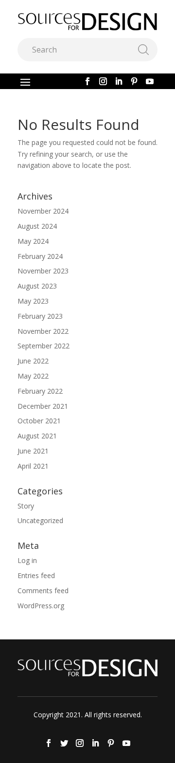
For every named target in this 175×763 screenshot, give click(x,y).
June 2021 (33, 450)
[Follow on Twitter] (64, 743)
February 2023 (40, 316)
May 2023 (33, 301)
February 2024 (40, 256)
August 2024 (37, 226)
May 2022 (33, 376)
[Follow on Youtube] (150, 81)
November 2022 (43, 331)
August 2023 (37, 286)
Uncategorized (40, 520)
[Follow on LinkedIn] (118, 81)
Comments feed (43, 590)
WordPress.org (41, 605)
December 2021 (43, 406)
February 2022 (40, 391)
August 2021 (37, 435)
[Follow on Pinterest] (134, 81)
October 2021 (39, 420)
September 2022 (44, 345)
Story (26, 505)
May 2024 (33, 241)
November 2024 (43, 211)
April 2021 (33, 466)
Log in (27, 560)
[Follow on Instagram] (103, 81)
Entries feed (36, 575)
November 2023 (43, 270)
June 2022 (33, 360)
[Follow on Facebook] (87, 81)
